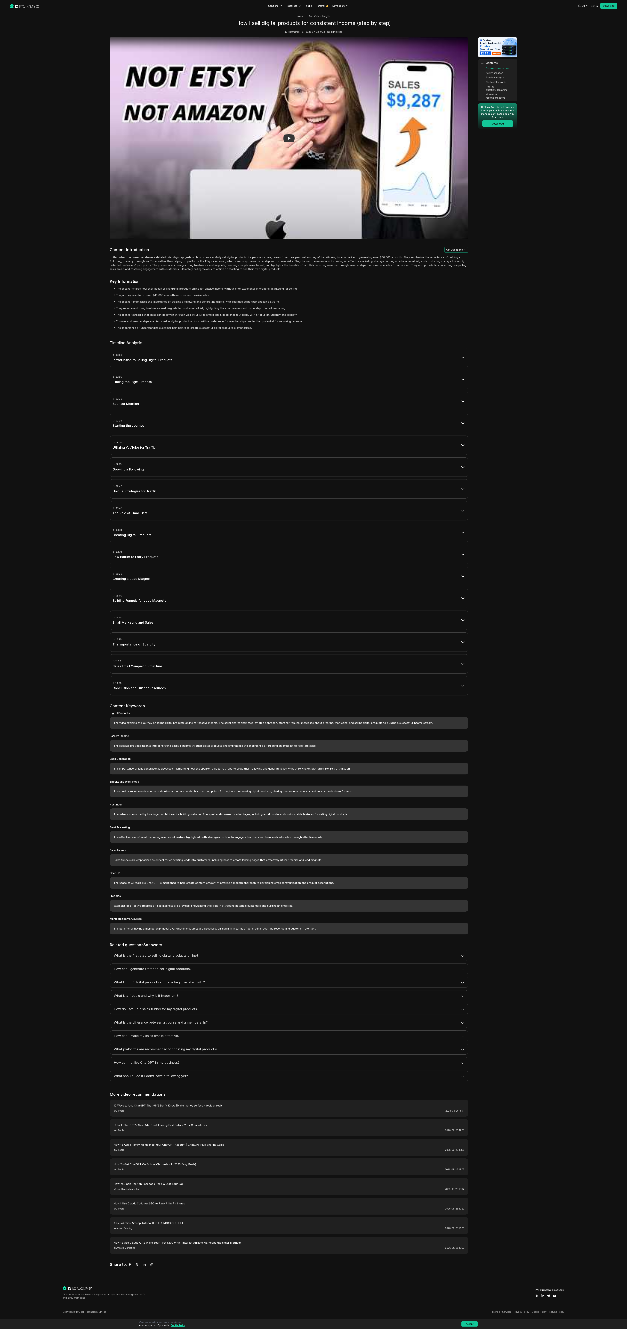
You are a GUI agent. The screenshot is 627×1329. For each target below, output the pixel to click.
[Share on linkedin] (543, 1295)
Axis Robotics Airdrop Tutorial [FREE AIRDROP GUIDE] (148, 1223)
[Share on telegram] (548, 1295)
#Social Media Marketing (127, 1189)
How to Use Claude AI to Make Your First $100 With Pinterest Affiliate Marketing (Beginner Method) (177, 1242)
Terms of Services (501, 1311)
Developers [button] (338, 5)
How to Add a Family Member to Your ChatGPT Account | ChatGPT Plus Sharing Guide (169, 1144)
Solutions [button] (273, 5)
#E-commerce (292, 31)
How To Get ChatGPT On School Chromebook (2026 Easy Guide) (155, 1164)
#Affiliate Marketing (124, 1247)
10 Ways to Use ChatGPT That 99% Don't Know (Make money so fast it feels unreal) (168, 1105)
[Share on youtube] (554, 1295)
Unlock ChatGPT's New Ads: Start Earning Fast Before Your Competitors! (160, 1125)
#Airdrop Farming (123, 1228)
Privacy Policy (521, 1311)
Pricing (308, 5)
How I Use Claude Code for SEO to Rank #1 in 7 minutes (149, 1203)
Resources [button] (291, 5)
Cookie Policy (539, 1311)
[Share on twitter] (537, 1295)
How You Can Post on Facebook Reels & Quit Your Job (149, 1184)
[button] (583, 6)
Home (300, 16)
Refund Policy (556, 1311)
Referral (320, 5)
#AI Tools (119, 1110)
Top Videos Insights (319, 16)
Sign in (594, 6)
